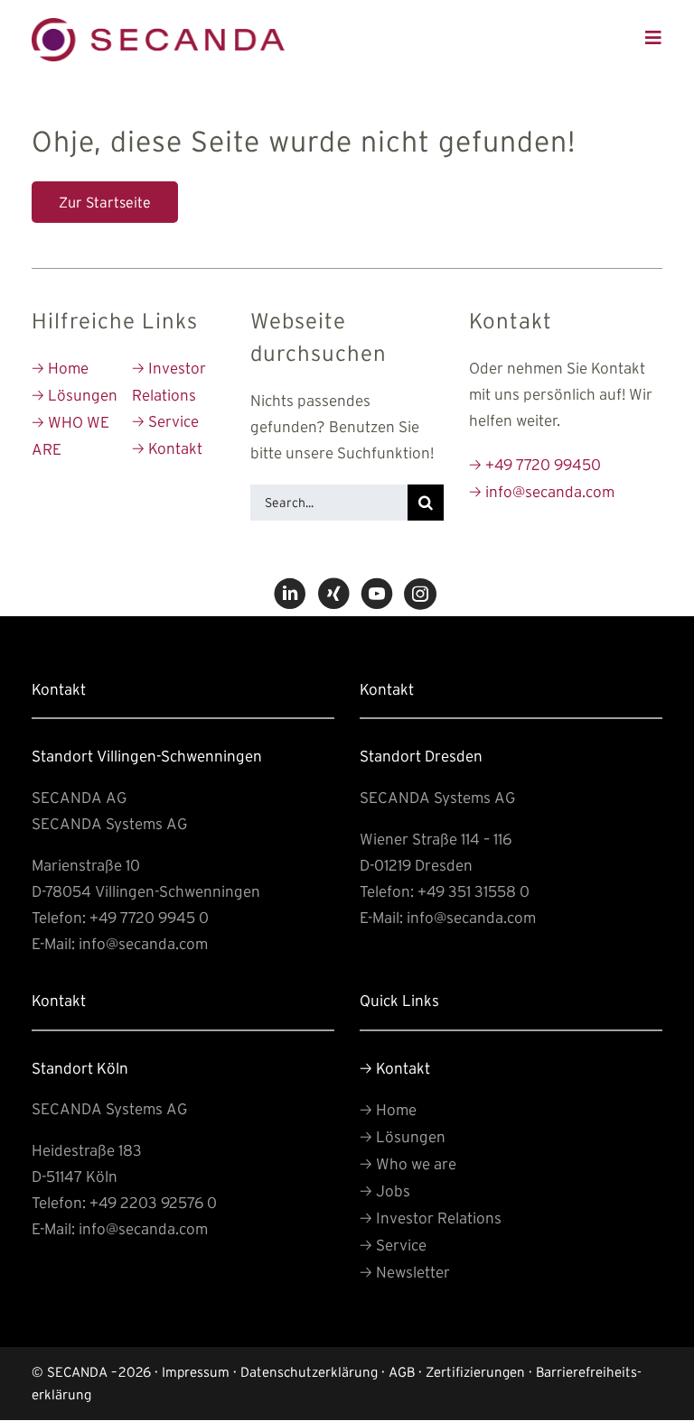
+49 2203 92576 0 (153, 1202)
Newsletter (405, 1271)
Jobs (385, 1190)
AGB (402, 1371)
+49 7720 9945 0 (149, 917)
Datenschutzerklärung (309, 1371)
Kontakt (167, 448)
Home (60, 367)
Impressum (196, 1371)
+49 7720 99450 (535, 464)
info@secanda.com (541, 491)
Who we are (408, 1163)
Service (165, 420)
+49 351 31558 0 (473, 891)
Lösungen (74, 394)
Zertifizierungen (475, 1371)
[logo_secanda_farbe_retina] (158, 25)
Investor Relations (431, 1217)
